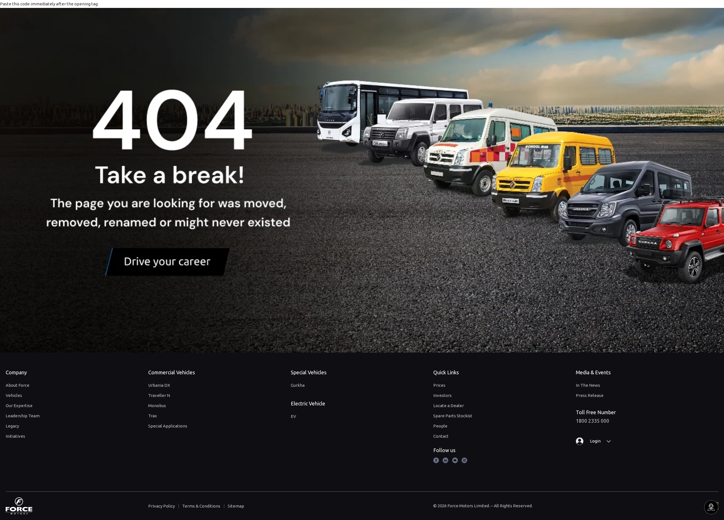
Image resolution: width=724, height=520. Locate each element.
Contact (441, 436)
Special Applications (167, 426)
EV (293, 416)
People (440, 426)
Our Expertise (19, 405)
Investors (442, 395)
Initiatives (15, 436)
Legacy (12, 426)
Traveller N (159, 395)
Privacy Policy (161, 506)
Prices (439, 385)
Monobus (157, 405)
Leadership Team (23, 415)
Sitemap (236, 506)
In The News (588, 385)
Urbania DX (159, 385)
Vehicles (14, 395)
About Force (17, 385)
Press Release (590, 395)
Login (595, 441)
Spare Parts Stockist (452, 415)
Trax (152, 415)
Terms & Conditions (201, 506)
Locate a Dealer (448, 405)
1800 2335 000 (592, 421)
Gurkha (298, 385)
